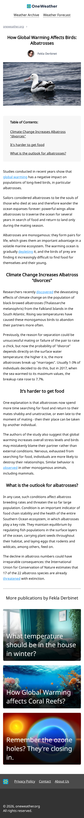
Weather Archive (26, 15)
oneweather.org (13, 26)
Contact (45, 781)
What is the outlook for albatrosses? (38, 153)
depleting (25, 251)
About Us (62, 781)
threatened (11, 578)
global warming (15, 177)
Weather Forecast (57, 15)
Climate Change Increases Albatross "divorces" (38, 133)
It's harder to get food (27, 144)
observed (10, 467)
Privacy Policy (24, 781)
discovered (44, 292)
